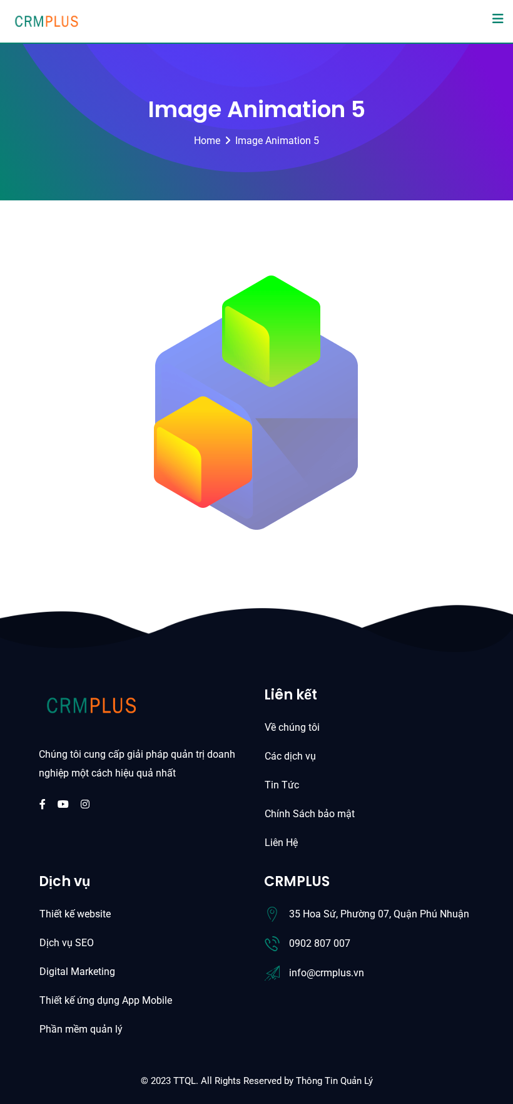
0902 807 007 (319, 943)
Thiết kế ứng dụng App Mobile (105, 1000)
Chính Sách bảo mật (310, 814)
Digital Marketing (77, 972)
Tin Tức (282, 785)
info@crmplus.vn (326, 973)
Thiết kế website (75, 914)
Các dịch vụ (290, 756)
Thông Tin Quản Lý (334, 1080)
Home (207, 141)
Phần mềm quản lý (81, 1029)
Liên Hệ (281, 843)
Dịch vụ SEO (66, 943)
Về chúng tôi (292, 727)
